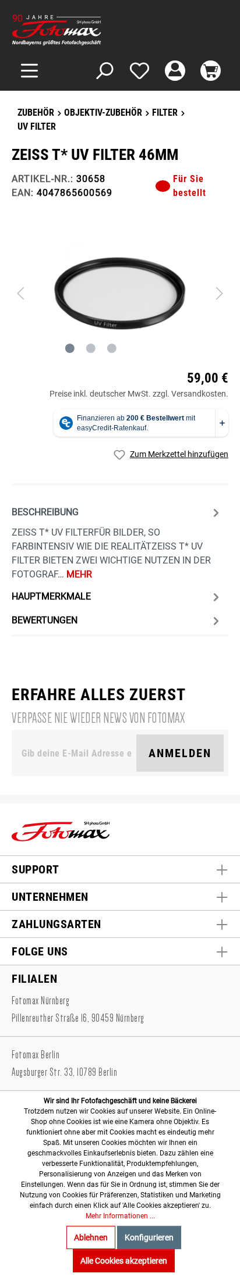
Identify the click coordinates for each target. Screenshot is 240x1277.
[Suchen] (104, 70)
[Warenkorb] (210, 70)
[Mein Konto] (175, 70)
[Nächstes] (219, 293)
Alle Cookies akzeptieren (123, 1260)
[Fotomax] (84, 30)
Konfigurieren (149, 1237)
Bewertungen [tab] (44, 620)
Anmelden (180, 753)
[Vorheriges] (20, 293)
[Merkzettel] (139, 70)
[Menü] (29, 70)
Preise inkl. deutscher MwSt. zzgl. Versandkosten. (139, 393)
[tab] (117, 542)
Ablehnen (91, 1237)
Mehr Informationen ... (120, 1216)
